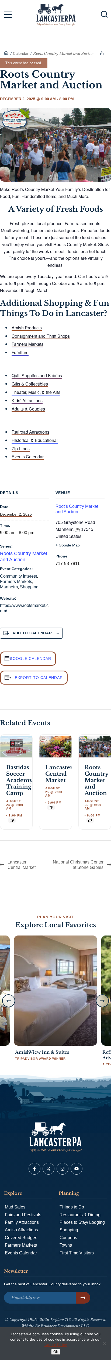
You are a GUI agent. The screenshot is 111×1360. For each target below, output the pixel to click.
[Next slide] (102, 1000)
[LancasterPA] (6, 53)
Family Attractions (22, 1222)
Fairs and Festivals (23, 1215)
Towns (66, 1245)
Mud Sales (15, 1207)
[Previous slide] (8, 1000)
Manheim (9, 587)
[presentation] (16, 746)
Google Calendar (30, 658)
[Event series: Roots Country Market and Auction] (90, 820)
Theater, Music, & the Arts (36, 392)
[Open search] (104, 14)
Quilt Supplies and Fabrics (37, 375)
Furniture (20, 352)
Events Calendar (28, 457)
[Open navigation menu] (8, 15)
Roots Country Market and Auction (96, 780)
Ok (55, 1352)
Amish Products (27, 328)
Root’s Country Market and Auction (77, 509)
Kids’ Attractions (27, 400)
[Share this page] (102, 53)
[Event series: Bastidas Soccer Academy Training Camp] (12, 820)
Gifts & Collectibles (30, 384)
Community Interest (18, 576)
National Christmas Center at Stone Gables (78, 865)
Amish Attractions (21, 1230)
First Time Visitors (77, 1253)
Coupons (68, 1237)
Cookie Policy (55, 1345)
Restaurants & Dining (80, 1215)
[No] (104, 1343)
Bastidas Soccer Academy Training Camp (19, 780)
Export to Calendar (39, 677)
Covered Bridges (21, 1237)
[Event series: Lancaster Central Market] (51, 807)
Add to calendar (32, 633)
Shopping (29, 587)
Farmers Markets (27, 344)
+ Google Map (68, 545)
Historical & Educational (35, 440)
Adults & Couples (28, 409)
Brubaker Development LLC (65, 1325)
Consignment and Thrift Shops (41, 336)
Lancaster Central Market (59, 773)
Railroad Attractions (30, 432)
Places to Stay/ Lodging (82, 1222)
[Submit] (83, 1298)
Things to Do (72, 1207)
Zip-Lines (21, 448)
